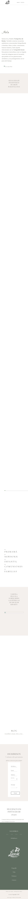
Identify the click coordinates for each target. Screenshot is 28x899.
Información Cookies (18, 891)
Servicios (12, 777)
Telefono (13, 774)
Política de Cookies (9, 891)
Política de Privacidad (16, 897)
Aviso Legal (9, 897)
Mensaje (13, 784)
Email (12, 770)
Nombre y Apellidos (14, 766)
